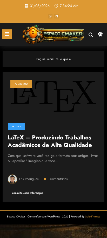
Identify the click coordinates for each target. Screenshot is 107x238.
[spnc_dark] (100, 35)
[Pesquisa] (91, 34)
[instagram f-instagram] (50, 16)
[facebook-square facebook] (56, 16)
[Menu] (7, 34)
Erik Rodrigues (29, 179)
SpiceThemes (92, 216)
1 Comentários (58, 179)
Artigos (16, 126)
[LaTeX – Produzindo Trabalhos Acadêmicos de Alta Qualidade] (53, 96)
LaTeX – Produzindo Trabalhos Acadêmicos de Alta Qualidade (50, 141)
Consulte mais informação (27, 193)
